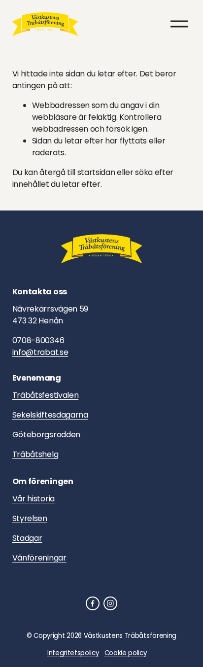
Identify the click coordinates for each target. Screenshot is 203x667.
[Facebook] (93, 603)
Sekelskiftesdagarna (50, 415)
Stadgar (27, 538)
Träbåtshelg (35, 454)
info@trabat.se (40, 352)
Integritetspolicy (73, 653)
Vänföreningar (39, 557)
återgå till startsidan (77, 172)
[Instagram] (110, 603)
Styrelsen (29, 518)
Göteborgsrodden (46, 434)
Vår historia (33, 498)
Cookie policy (125, 653)
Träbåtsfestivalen (45, 395)
